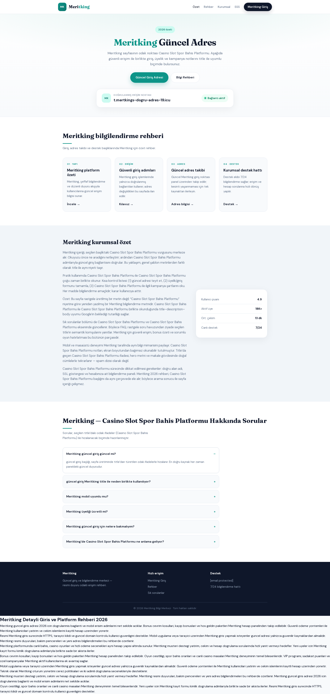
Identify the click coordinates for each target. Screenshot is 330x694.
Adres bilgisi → (182, 204)
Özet (196, 7)
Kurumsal (224, 7)
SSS (237, 7)
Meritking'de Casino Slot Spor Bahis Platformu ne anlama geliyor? (115, 542)
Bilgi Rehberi (185, 77)
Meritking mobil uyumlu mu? (87, 496)
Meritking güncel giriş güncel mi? (91, 454)
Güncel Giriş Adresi (149, 77)
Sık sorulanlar (156, 593)
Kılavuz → (126, 204)
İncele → (73, 204)
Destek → (230, 204)
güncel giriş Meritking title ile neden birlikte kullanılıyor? (108, 481)
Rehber (209, 7)
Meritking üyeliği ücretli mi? (87, 512)
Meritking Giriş (258, 7)
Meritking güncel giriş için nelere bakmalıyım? (100, 526)
